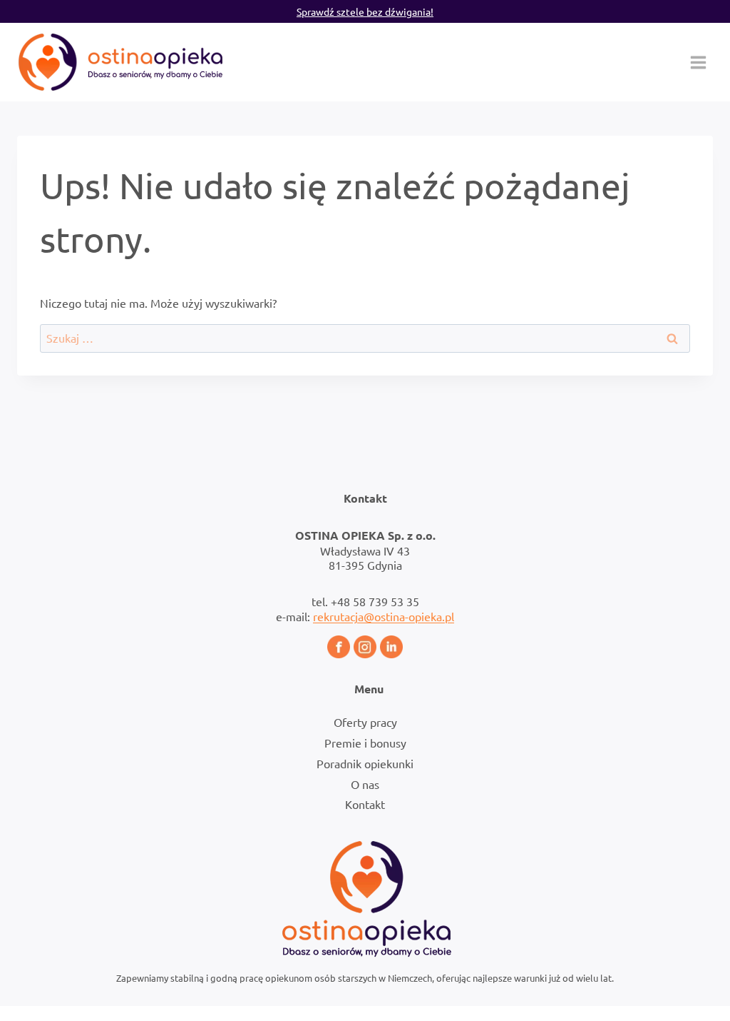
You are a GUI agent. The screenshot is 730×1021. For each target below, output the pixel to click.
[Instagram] (365, 646)
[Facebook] (338, 646)
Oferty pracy (365, 722)
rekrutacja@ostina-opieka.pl (383, 616)
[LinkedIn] (391, 646)
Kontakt (365, 804)
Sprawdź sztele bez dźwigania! (365, 11)
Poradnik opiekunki (365, 763)
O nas (365, 784)
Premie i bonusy (365, 742)
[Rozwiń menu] (698, 62)
